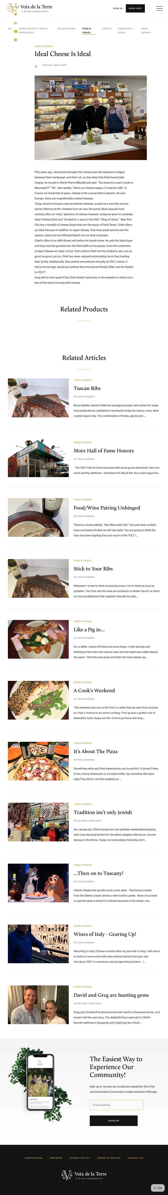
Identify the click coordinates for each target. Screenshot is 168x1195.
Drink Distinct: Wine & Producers (33, 30)
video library (146, 30)
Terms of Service (109, 1158)
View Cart (135, 8)
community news (125, 30)
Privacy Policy (80, 1158)
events (106, 28)
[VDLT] (29, 8)
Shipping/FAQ (33, 1158)
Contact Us (135, 1158)
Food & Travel (86, 30)
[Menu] (160, 8)
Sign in (118, 8)
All (10, 28)
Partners (56, 1158)
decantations (66, 28)
